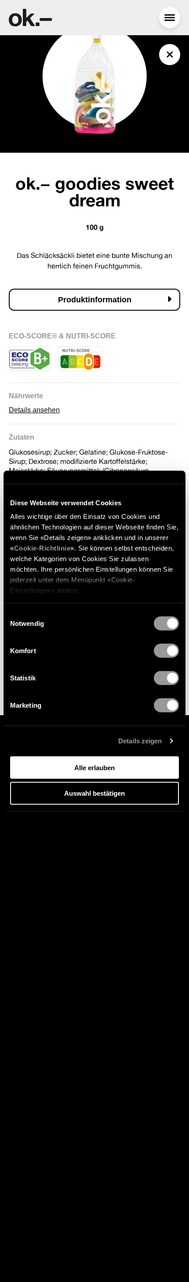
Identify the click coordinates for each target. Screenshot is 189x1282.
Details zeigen (140, 741)
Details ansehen (34, 410)
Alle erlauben (94, 767)
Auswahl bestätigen (94, 793)
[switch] (166, 650)
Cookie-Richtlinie (42, 548)
